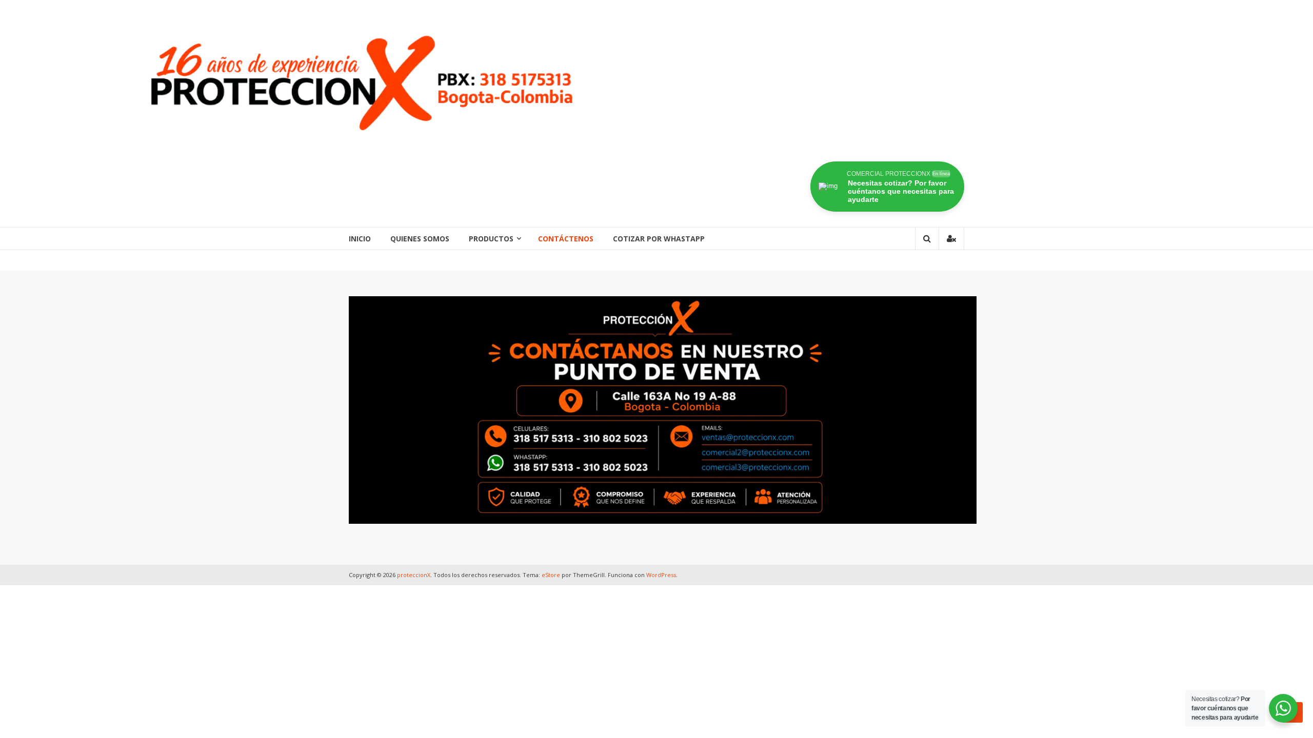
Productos (491, 238)
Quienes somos (419, 238)
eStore (551, 575)
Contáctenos (565, 238)
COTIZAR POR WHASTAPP (659, 238)
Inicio (360, 238)
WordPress (661, 575)
